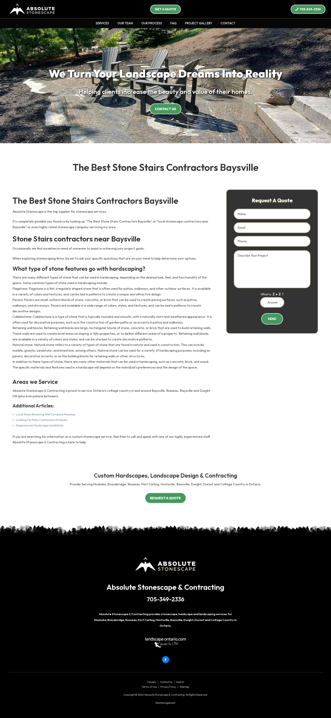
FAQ (173, 23)
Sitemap (184, 686)
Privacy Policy (168, 686)
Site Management (165, 702)
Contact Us (166, 682)
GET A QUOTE (165, 9)
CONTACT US (165, 109)
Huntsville (162, 620)
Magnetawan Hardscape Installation (39, 425)
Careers (151, 682)
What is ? (272, 294)
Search (180, 682)
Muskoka (100, 620)
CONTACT (228, 23)
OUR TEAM (125, 23)
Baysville (176, 620)
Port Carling (146, 620)
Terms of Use (149, 686)
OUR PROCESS (151, 23)
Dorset (199, 620)
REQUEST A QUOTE (165, 498)
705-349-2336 (309, 9)
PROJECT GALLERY (198, 23)
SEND (272, 319)
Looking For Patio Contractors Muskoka (41, 420)
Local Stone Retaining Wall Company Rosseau (46, 414)
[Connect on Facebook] (165, 659)
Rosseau (131, 620)
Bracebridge (115, 620)
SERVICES (102, 23)
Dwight (188, 620)
